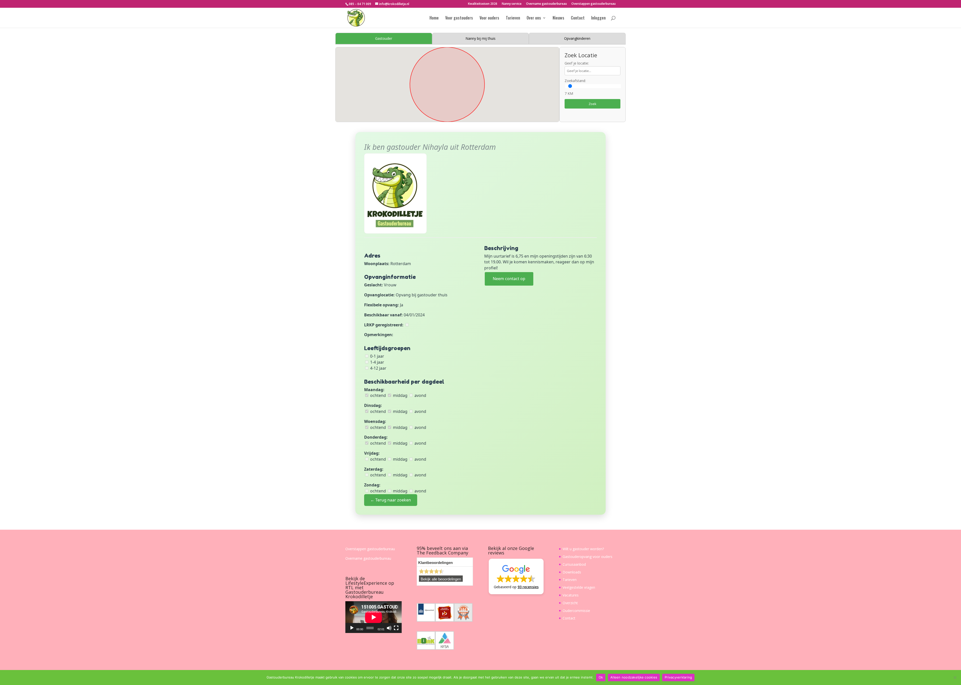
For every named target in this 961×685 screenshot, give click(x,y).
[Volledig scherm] (396, 627)
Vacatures (571, 595)
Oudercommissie (576, 610)
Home (434, 18)
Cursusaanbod (574, 564)
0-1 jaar (376, 356)
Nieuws (558, 18)
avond (419, 395)
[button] (516, 576)
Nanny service (512, 4)
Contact (578, 18)
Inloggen (598, 18)
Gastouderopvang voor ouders (587, 556)
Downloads (572, 572)
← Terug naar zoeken (390, 500)
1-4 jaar (376, 362)
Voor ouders (489, 18)
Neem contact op (509, 278)
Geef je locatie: (577, 63)
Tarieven (513, 18)
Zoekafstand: (575, 80)
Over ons (534, 18)
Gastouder (383, 38)
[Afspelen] (351, 627)
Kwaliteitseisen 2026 (482, 4)
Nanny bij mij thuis (480, 38)
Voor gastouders (459, 18)
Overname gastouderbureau (546, 4)
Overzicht (570, 602)
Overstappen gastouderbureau (593, 4)
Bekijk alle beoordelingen (441, 579)
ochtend (377, 395)
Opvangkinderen (577, 38)
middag (399, 395)
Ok (601, 677)
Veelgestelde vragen (579, 587)
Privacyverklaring (678, 677)
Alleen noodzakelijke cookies (633, 677)
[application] (373, 617)
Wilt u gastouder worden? (583, 548)
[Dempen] (389, 627)
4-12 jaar (377, 368)
